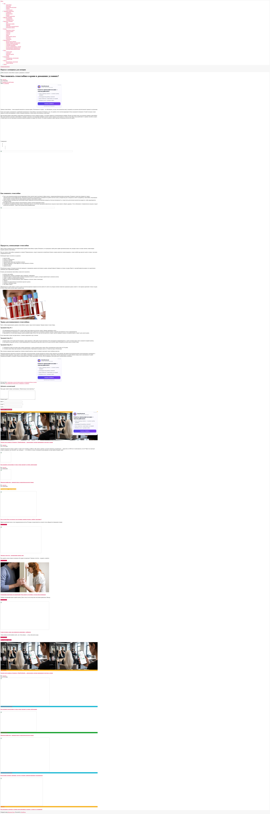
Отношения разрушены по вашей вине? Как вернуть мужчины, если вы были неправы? (23, 594)
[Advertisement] (43, 130)
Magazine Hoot (11, 812)
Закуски (2, 806)
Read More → (4, 524)
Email (2, 404)
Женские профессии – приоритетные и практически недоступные (17, 482)
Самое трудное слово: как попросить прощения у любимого (16, 632)
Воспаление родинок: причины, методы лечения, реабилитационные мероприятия (22, 775)
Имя (2, 401)
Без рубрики (3, 412)
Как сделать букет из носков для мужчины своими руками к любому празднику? (21, 519)
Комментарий (4, 399)
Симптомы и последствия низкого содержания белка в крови (22, 382)
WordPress (23, 812)
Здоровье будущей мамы (8, 82)
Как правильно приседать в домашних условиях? (17, 383)
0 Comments (6, 83)
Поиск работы (4, 732)
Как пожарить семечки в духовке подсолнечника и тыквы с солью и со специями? (21, 809)
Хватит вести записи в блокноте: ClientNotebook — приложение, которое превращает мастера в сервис (27, 442)
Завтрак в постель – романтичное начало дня (12, 555)
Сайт (2, 406)
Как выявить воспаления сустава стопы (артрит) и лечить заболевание (19, 464)
